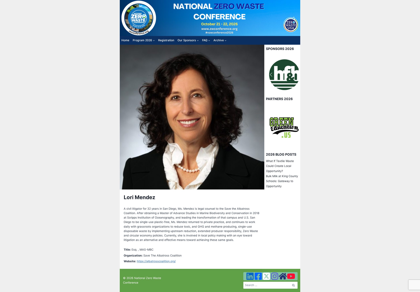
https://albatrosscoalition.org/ (156, 261)
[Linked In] (250, 276)
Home (125, 40)
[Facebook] (258, 276)
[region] (282, 74)
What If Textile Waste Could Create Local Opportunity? (280, 166)
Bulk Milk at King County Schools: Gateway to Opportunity (282, 181)
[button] (271, 74)
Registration (166, 40)
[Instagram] (275, 276)
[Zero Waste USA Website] (283, 276)
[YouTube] (291, 276)
